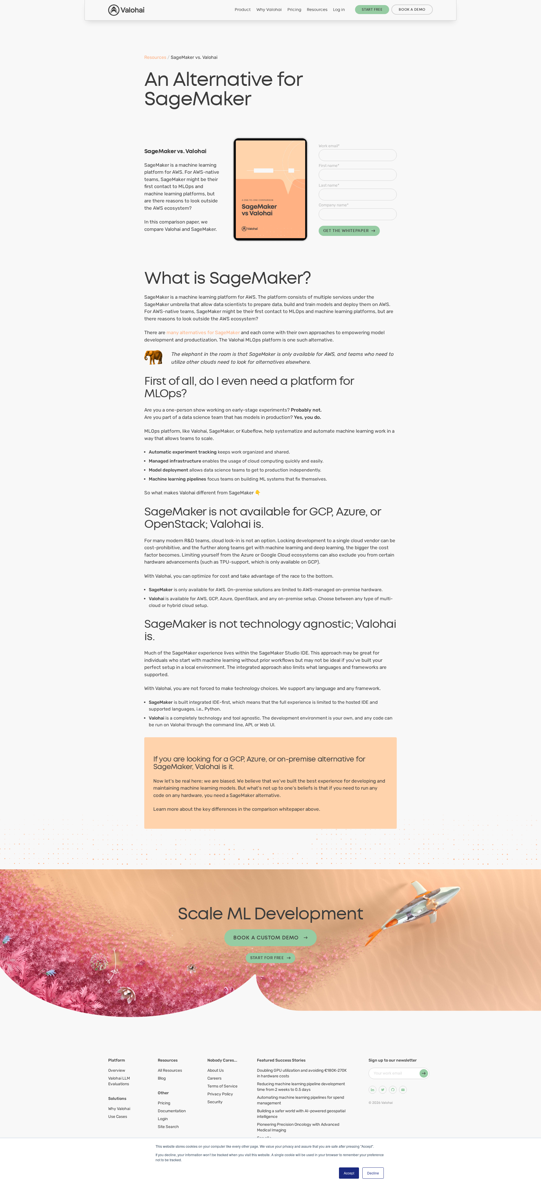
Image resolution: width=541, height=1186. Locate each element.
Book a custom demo (265, 937)
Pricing (294, 9)
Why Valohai (269, 9)
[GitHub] (393, 1090)
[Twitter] (383, 1090)
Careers (214, 1078)
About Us (215, 1070)
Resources (317, 9)
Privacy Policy (220, 1094)
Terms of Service (222, 1086)
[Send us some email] (403, 1090)
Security (215, 1102)
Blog (162, 1078)
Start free (372, 9)
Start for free (267, 958)
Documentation (172, 1111)
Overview (116, 1070)
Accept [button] (349, 1173)
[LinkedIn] (372, 1090)
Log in (339, 9)
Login (163, 1118)
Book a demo (412, 9)
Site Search (168, 1126)
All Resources (170, 1070)
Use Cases (117, 1116)
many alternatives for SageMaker (203, 332)
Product (243, 9)
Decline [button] (373, 1173)
